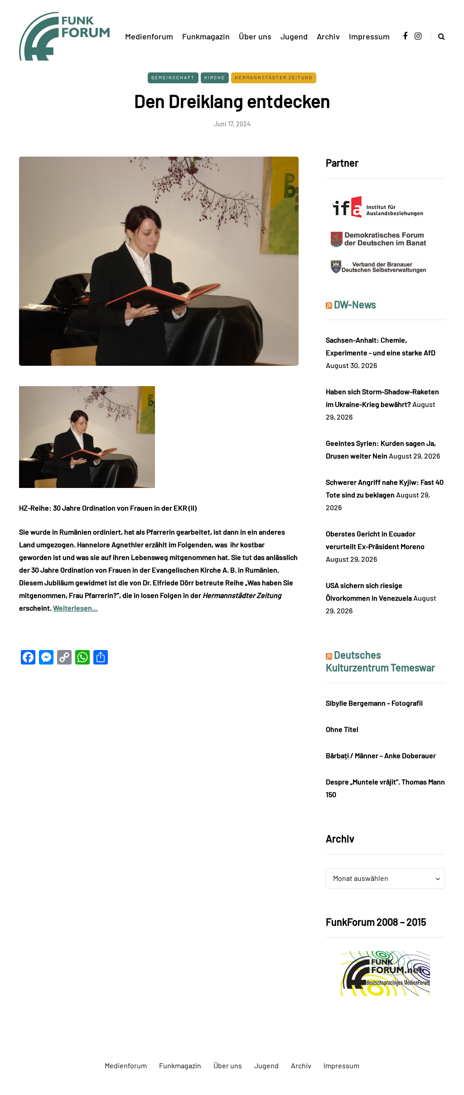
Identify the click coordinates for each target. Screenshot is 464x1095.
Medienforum (149, 36)
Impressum (369, 36)
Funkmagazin (206, 36)
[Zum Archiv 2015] (385, 972)
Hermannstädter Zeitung (274, 77)
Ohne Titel (342, 729)
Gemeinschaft (173, 77)
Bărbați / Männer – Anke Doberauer (381, 755)
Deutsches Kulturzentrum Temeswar (380, 661)
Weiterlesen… (75, 607)
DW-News (355, 304)
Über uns (255, 36)
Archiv (328, 36)
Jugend (294, 36)
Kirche (214, 77)
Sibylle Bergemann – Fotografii (374, 702)
